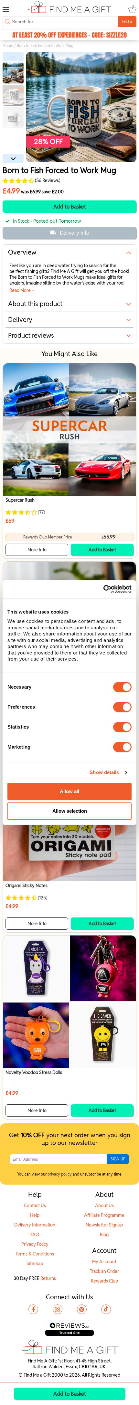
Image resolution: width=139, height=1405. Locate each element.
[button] (13, 57)
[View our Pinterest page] (82, 1309)
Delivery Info (74, 232)
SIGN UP (118, 1159)
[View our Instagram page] (57, 1309)
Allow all (69, 791)
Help (34, 1215)
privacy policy (60, 1174)
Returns (48, 1278)
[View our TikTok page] (106, 1309)
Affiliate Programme (104, 1215)
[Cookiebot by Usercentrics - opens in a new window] (103, 589)
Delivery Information (34, 1225)
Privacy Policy (34, 1244)
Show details (104, 772)
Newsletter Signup (104, 1225)
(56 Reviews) (47, 180)
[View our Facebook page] (33, 1309)
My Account (104, 1261)
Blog (104, 1234)
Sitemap (35, 1263)
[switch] (122, 707)
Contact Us (35, 1205)
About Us (104, 1205)
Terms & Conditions (35, 1254)
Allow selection (69, 811)
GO (127, 21)
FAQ (34, 1234)
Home (8, 45)
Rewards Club (104, 1281)
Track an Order (104, 1271)
